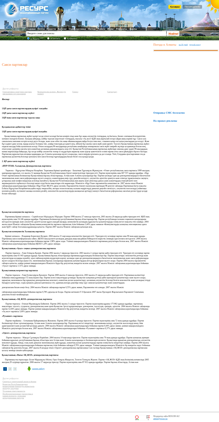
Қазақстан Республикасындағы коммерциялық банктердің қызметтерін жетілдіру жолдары (18, 386)
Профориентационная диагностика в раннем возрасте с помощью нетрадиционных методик (18, 396)
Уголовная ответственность (14, 391)
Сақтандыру (112, 92)
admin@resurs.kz (160, 419)
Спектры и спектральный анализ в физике (19, 381)
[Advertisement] (77, 51)
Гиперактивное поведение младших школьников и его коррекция (17, 93)
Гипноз (75, 92)
